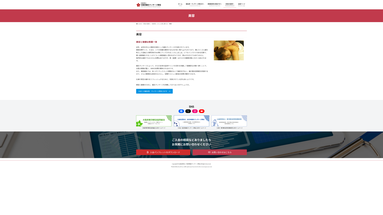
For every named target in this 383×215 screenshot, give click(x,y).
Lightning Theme (191, 166)
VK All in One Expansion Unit (204, 166)
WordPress (181, 166)
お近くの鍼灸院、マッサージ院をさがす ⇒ (154, 91)
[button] (163, 152)
